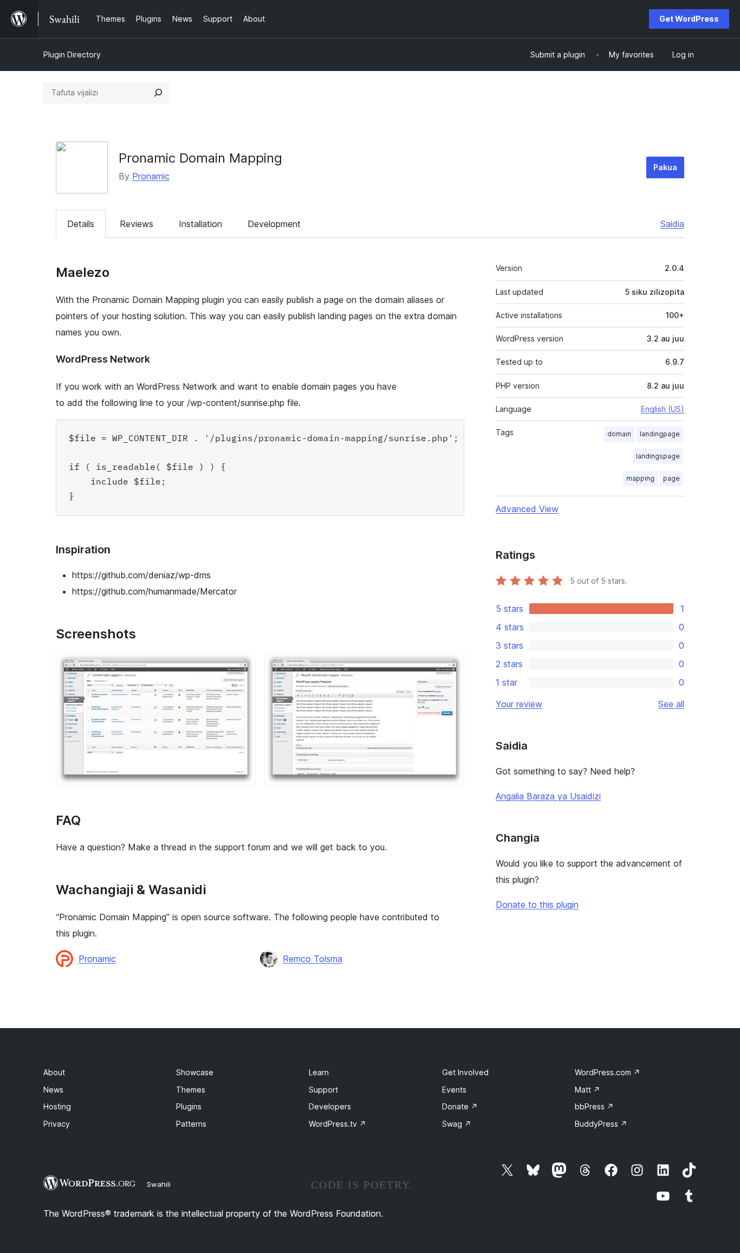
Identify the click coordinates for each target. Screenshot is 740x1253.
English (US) (662, 409)
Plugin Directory (72, 54)
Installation (200, 223)
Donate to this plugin (537, 904)
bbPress (594, 1106)
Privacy (56, 1123)
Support (323, 1089)
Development (274, 223)
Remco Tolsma (312, 958)
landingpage (660, 434)
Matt (587, 1089)
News (53, 1089)
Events (454, 1089)
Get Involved (465, 1072)
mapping (640, 478)
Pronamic (151, 176)
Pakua (665, 167)
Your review (519, 704)
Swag (456, 1123)
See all (671, 704)
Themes (190, 1089)
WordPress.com (607, 1072)
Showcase (194, 1072)
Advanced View (527, 508)
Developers (330, 1106)
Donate (460, 1106)
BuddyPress (601, 1123)
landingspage (658, 456)
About (54, 1072)
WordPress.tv (337, 1123)
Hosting (57, 1106)
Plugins (189, 1106)
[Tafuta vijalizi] (158, 93)
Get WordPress (689, 18)
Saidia (672, 223)
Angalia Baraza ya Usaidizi (548, 796)
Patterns (191, 1123)
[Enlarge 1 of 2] (241, 667)
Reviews (136, 223)
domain (619, 434)
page (671, 478)
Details (80, 223)
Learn (319, 1072)
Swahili (159, 1184)
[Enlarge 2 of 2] (449, 667)
